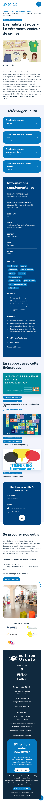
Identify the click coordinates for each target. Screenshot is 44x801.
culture (12, 273)
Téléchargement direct (14, 409)
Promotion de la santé (12, 397)
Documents (15, 511)
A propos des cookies (21, 796)
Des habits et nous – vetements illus (16, 152)
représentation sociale (17, 284)
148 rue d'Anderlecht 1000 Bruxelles (22, 693)
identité (22, 273)
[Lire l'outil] (22, 383)
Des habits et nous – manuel (16, 123)
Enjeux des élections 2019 (13, 476)
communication (27, 270)
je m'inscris (22, 770)
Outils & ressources (21, 11)
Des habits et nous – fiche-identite (19, 166)
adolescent (12, 266)
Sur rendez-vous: (22, 731)
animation (13, 270)
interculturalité (14, 277)
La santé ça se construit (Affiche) (15, 445)
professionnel (29, 281)
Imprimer (7, 65)
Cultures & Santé (22, 657)
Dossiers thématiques (12, 401)
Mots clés (11, 495)
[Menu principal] (38, 4)
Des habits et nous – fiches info (19, 137)
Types (9, 504)
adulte (23, 266)
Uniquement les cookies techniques (22, 792)
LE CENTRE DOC (11, 579)
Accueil (6, 11)
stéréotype (13, 288)
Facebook (28, 706)
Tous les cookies (22, 789)
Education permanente (12, 20)
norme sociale (14, 281)
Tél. (22, 698)
